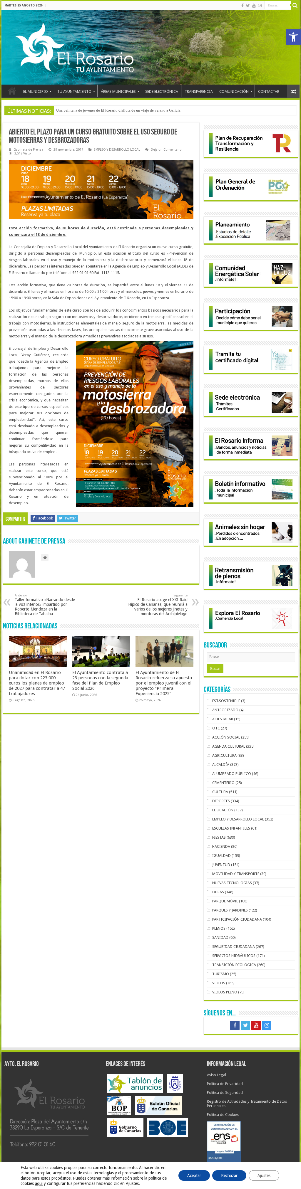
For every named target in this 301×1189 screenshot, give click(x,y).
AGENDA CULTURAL (228, 746)
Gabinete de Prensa (28, 150)
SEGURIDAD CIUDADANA (233, 946)
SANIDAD (220, 937)
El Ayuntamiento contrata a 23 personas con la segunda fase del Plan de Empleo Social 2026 (100, 680)
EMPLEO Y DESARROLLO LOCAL (117, 150)
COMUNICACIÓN (234, 91)
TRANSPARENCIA (199, 91)
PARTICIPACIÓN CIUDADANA (237, 919)
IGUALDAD (221, 855)
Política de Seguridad (225, 1092)
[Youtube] (254, 5)
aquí (39, 1183)
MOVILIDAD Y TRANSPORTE (235, 874)
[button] (293, 37)
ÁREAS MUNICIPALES (118, 91)
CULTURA (220, 792)
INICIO (12, 91)
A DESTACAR (222, 719)
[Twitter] (247, 5)
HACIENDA (221, 846)
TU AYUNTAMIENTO (74, 91)
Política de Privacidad (225, 1084)
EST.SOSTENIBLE (226, 701)
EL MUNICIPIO (35, 91)
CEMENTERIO (223, 783)
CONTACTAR (268, 91)
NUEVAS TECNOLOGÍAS (232, 883)
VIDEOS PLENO (224, 992)
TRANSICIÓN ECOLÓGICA (234, 965)
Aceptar (194, 1175)
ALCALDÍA (220, 764)
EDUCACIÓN (222, 810)
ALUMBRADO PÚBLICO (231, 773)
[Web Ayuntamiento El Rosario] (150, 47)
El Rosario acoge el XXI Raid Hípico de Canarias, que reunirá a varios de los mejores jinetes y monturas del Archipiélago (158, 604)
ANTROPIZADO (225, 710)
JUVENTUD (221, 864)
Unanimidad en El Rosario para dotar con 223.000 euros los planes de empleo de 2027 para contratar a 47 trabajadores (37, 683)
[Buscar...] (295, 5)
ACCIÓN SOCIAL (226, 737)
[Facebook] (242, 5)
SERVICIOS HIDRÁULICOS (233, 955)
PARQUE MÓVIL (225, 901)
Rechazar (229, 1175)
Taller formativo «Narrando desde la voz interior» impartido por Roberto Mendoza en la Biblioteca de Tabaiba (45, 604)
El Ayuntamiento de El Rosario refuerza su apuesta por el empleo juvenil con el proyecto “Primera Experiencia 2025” (164, 683)
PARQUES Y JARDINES (230, 910)
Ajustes (263, 1175)
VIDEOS (218, 983)
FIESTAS (219, 837)
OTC (216, 728)
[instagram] (259, 5)
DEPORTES (221, 801)
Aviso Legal (216, 1075)
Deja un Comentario (166, 150)
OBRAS (218, 892)
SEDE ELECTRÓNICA (161, 91)
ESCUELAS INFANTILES (231, 828)
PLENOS (218, 928)
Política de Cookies (223, 1114)
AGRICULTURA (224, 755)
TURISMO (220, 974)
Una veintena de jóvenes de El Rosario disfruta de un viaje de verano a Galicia (118, 110)
